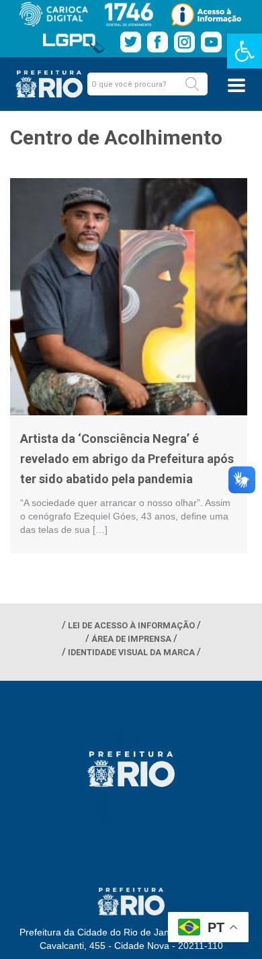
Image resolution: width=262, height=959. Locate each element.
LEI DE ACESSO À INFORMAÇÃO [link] (131, 625)
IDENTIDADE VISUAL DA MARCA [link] (131, 652)
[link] (244, 51)
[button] (192, 84)
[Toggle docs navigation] (236, 85)
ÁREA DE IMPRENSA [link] (131, 639)
